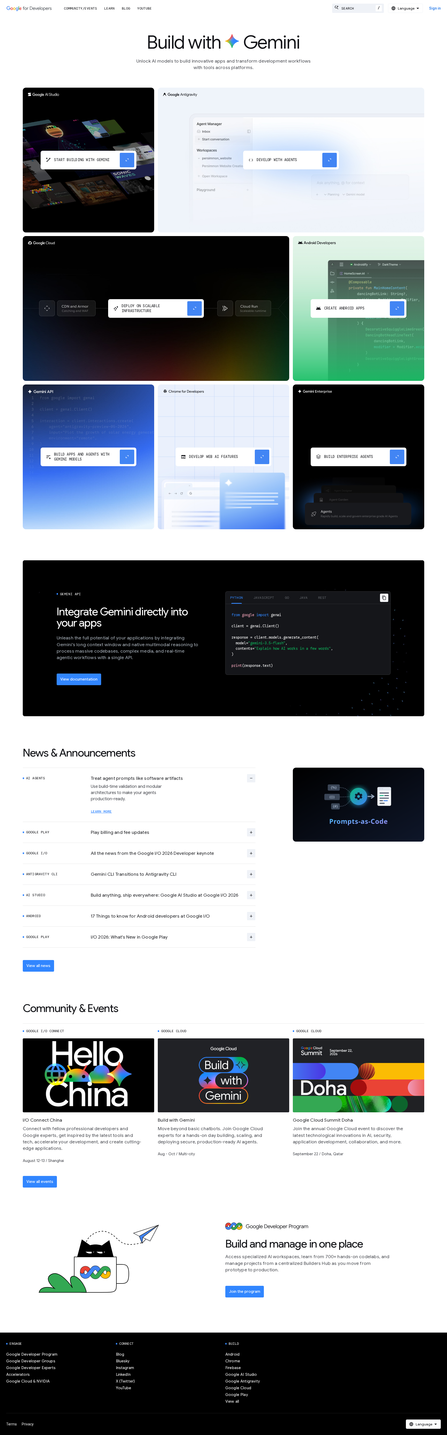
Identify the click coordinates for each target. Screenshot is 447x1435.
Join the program (244, 1291)
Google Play (236, 1394)
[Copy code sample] (384, 598)
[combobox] (358, 8)
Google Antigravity (242, 1381)
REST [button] (322, 597)
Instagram (125, 1367)
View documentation (79, 679)
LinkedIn (123, 1374)
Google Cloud (238, 1388)
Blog (126, 8)
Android (232, 1354)
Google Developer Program (31, 1354)
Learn (109, 8)
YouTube (144, 8)
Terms (11, 1424)
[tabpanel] (308, 639)
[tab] (237, 598)
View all (232, 1401)
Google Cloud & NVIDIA (28, 1381)
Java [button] (303, 597)
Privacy (28, 1424)
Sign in (435, 8)
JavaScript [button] (263, 597)
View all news (38, 965)
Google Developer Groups (30, 1361)
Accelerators (18, 1374)
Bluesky (123, 1361)
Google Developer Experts (31, 1367)
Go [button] (287, 597)
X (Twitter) (125, 1381)
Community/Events (80, 8)
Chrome (232, 1361)
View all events (39, 1181)
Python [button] (236, 597)
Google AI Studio (241, 1374)
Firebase (233, 1367)
